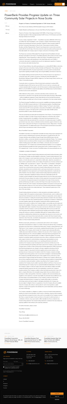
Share (8, 29)
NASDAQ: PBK (54, 0)
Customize (57, 399)
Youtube (5, 387)
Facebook (5, 383)
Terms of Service (9, 371)
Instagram (5, 385)
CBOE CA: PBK (62, 0)
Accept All (57, 393)
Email (8, 26)
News (65, 4)
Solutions (24, 4)
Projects (32, 4)
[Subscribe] (22, 364)
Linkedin (5, 379)
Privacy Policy (38, 397)
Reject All (57, 396)
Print (8, 33)
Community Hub (40, 4)
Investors (49, 4)
